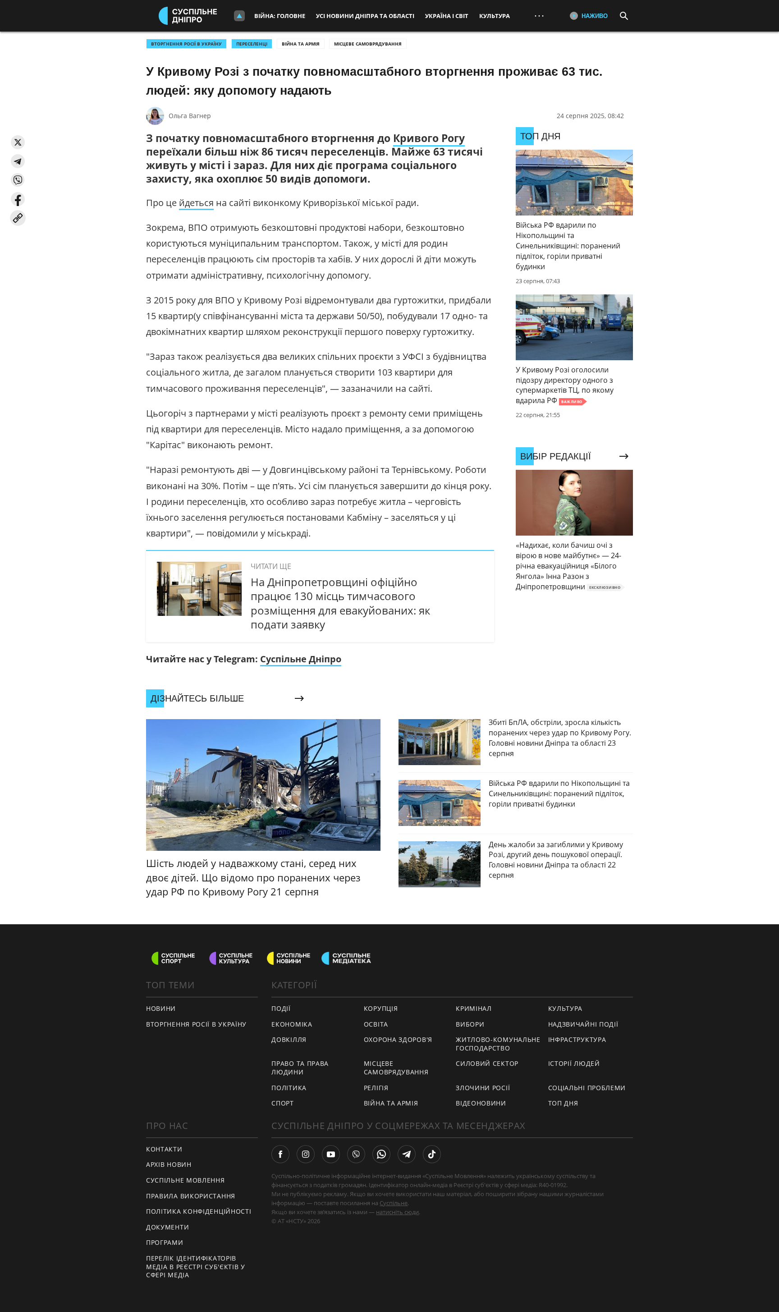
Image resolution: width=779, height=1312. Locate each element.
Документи (167, 1227)
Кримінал (474, 1008)
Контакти (164, 1149)
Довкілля (289, 1039)
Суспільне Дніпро (300, 659)
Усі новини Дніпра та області (365, 16)
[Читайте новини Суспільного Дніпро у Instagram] (306, 1154)
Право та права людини (300, 1067)
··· (539, 15)
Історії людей (574, 1063)
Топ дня (563, 1103)
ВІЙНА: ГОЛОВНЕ (279, 16)
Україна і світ (446, 16)
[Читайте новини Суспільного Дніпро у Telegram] (407, 1154)
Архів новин (169, 1164)
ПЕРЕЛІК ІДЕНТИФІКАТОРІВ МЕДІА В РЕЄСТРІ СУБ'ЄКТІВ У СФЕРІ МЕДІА (195, 1266)
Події (281, 1008)
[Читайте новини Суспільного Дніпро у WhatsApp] (381, 1154)
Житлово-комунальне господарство (498, 1043)
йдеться (196, 203)
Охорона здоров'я (398, 1039)
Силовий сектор (487, 1063)
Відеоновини (481, 1103)
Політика (289, 1087)
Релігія (376, 1087)
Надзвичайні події (583, 1024)
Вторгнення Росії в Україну (186, 44)
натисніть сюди (397, 1212)
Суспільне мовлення (185, 1180)
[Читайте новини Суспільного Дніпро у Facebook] (280, 1154)
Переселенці (251, 44)
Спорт (282, 1103)
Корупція (381, 1008)
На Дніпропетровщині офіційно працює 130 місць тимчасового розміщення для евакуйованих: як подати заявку (340, 603)
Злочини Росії (483, 1087)
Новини (161, 1008)
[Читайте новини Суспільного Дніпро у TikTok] (432, 1154)
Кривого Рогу (429, 138)
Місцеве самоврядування (368, 44)
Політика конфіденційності (199, 1211)
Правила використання (190, 1196)
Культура (494, 16)
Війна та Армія (301, 44)
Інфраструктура (577, 1039)
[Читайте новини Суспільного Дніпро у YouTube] (331, 1154)
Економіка (291, 1024)
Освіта (376, 1024)
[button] (18, 142)
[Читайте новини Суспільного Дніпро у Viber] (356, 1154)
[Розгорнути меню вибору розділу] (239, 15)
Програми (164, 1242)
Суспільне (394, 1203)
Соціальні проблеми (587, 1087)
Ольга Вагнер (190, 115)
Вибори (470, 1024)
